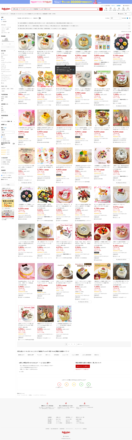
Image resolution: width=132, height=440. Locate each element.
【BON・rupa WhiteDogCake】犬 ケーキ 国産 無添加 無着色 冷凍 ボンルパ (121, 167)
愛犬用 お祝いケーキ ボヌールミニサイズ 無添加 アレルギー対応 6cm (26, 53)
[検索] (101, 9)
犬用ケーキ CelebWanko (63, 220)
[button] (126, 5)
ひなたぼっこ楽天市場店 (63, 338)
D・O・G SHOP (117, 103)
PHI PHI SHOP (42, 180)
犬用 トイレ (48, 354)
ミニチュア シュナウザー (6, 62)
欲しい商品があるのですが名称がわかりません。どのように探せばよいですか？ (36, 365)
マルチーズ (3, 66)
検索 (8, 47)
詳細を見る (64, 28)
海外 (5, 127)
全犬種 (2, 53)
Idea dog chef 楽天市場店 (44, 142)
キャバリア (3, 67)
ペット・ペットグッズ (22, 395)
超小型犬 (3, 88)
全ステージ (3, 112)
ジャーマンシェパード (5, 78)
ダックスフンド (4, 55)
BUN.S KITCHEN (80, 66)
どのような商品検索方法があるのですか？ (29, 367)
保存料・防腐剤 (4, 96)
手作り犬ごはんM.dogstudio (25, 67)
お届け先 (3, 129)
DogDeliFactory (98, 260)
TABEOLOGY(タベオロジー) (120, 142)
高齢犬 (2, 110)
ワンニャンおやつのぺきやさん (83, 103)
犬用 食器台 (56, 354)
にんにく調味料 (75, 354)
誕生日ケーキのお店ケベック (26, 180)
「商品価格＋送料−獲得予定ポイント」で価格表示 (27, 18)
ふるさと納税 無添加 (86, 354)
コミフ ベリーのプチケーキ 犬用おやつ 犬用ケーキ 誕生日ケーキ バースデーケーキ (26, 167)
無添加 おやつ (21, 354)
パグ (2, 73)
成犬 (2, 108)
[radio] (1, 19)
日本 (2, 117)
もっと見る (21, 371)
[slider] (1, 41)
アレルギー (39, 354)
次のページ (80, 344)
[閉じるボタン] (129, 23)
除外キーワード (4, 179)
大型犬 (3, 91)
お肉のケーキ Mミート (119, 204)
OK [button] (73, 69)
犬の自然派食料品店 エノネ (101, 66)
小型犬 (8, 88)
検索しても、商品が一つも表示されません (29, 369)
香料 (2, 100)
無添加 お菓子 (31, 354)
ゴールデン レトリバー (6, 71)
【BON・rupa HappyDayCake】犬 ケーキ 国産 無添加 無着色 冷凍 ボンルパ (121, 90)
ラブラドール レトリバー (6, 75)
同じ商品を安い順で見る (121, 106)
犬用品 (30, 395)
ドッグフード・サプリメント (39, 395)
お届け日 (3, 134)
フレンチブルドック (5, 77)
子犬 (2, 106)
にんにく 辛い (65, 354)
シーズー (3, 64)
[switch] (13, 143)
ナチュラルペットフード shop (45, 105)
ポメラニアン (4, 80)
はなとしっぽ (22, 144)
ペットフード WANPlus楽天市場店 (46, 220)
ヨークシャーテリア (5, 69)
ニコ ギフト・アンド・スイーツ (64, 143)
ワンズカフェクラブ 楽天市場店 (83, 181)
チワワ (2, 60)
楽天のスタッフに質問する (83, 366)
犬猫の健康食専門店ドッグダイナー (102, 105)
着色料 (2, 98)
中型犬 (12, 88)
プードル (3, 58)
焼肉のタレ (96, 354)
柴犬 (2, 56)
